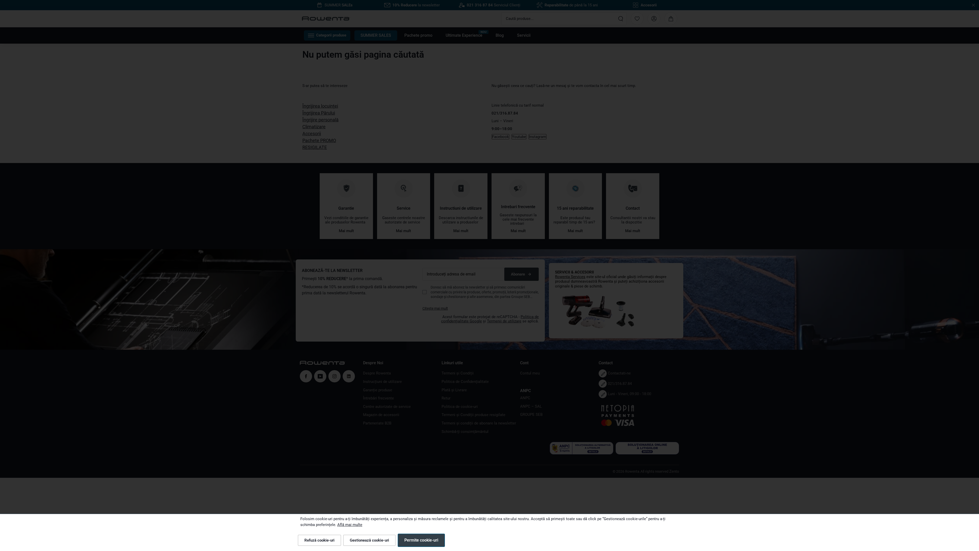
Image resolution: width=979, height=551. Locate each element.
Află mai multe (349, 524)
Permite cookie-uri (421, 540)
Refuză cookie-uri (319, 540)
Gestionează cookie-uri (369, 540)
